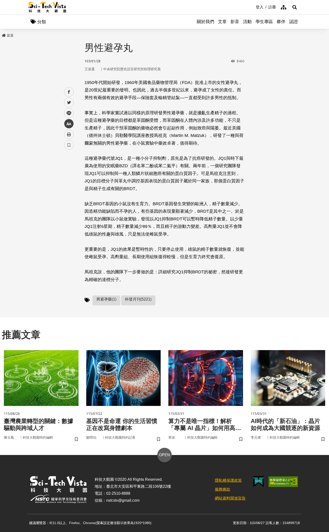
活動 (247, 21)
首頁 (10, 35)
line (67, 113)
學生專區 (264, 21)
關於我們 (205, 21)
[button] (294, 7)
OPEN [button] (164, 455)
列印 (69, 134)
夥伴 (281, 21)
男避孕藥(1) (106, 299)
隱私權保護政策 (228, 480)
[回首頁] (47, 7)
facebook (69, 92)
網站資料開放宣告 (230, 498)
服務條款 (222, 489)
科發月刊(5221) (138, 299)
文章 (222, 21)
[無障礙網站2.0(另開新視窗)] (283, 481)
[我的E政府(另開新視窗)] (258, 481)
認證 (293, 21)
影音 (234, 21)
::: (252, 6)
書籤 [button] (69, 145)
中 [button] (69, 124)
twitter (69, 103)
